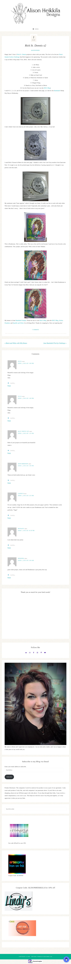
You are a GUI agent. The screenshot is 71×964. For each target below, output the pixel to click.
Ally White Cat (23, 431)
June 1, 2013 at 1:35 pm (26, 433)
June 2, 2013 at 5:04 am (26, 560)
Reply (9, 386)
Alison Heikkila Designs (35, 13)
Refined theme (36, 956)
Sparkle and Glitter (18, 323)
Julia (20, 361)
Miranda (21, 558)
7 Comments (35, 329)
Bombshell (57, 90)
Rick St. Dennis (21, 54)
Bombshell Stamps (21, 320)
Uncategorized (35, 50)
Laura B (21, 493)
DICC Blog (47, 88)
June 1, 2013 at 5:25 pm (26, 495)
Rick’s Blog (43, 320)
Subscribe (9, 777)
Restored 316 (47, 956)
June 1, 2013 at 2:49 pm (26, 465)
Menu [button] (37, 29)
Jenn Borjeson (23, 463)
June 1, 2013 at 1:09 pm (26, 363)
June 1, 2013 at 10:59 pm (26, 530)
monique (21, 528)
